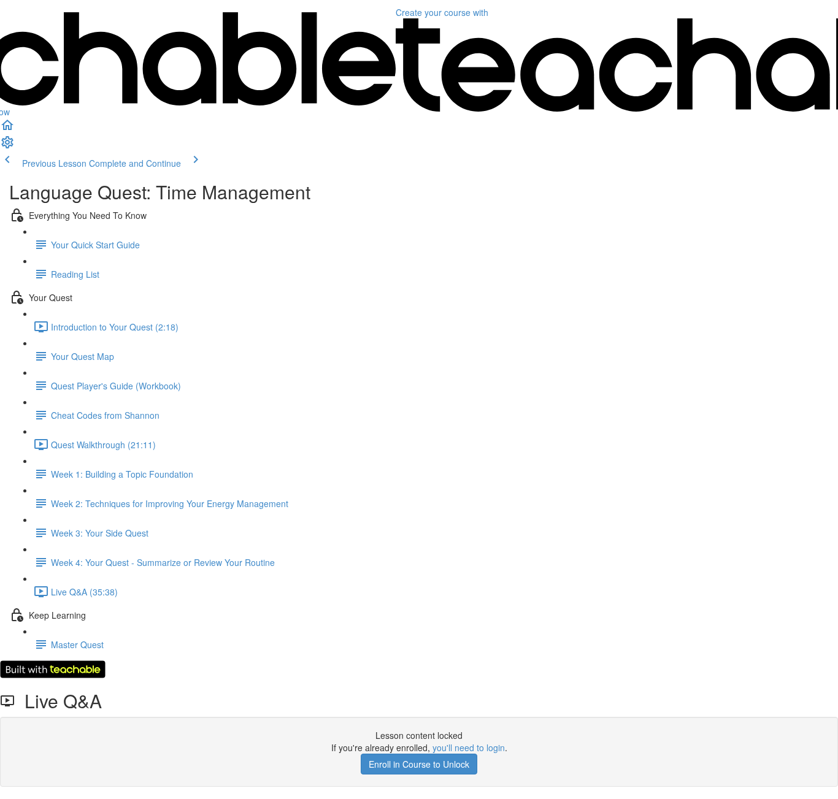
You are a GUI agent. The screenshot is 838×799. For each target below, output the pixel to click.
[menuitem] (7, 146)
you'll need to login (468, 747)
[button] (7, 129)
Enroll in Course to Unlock (419, 764)
